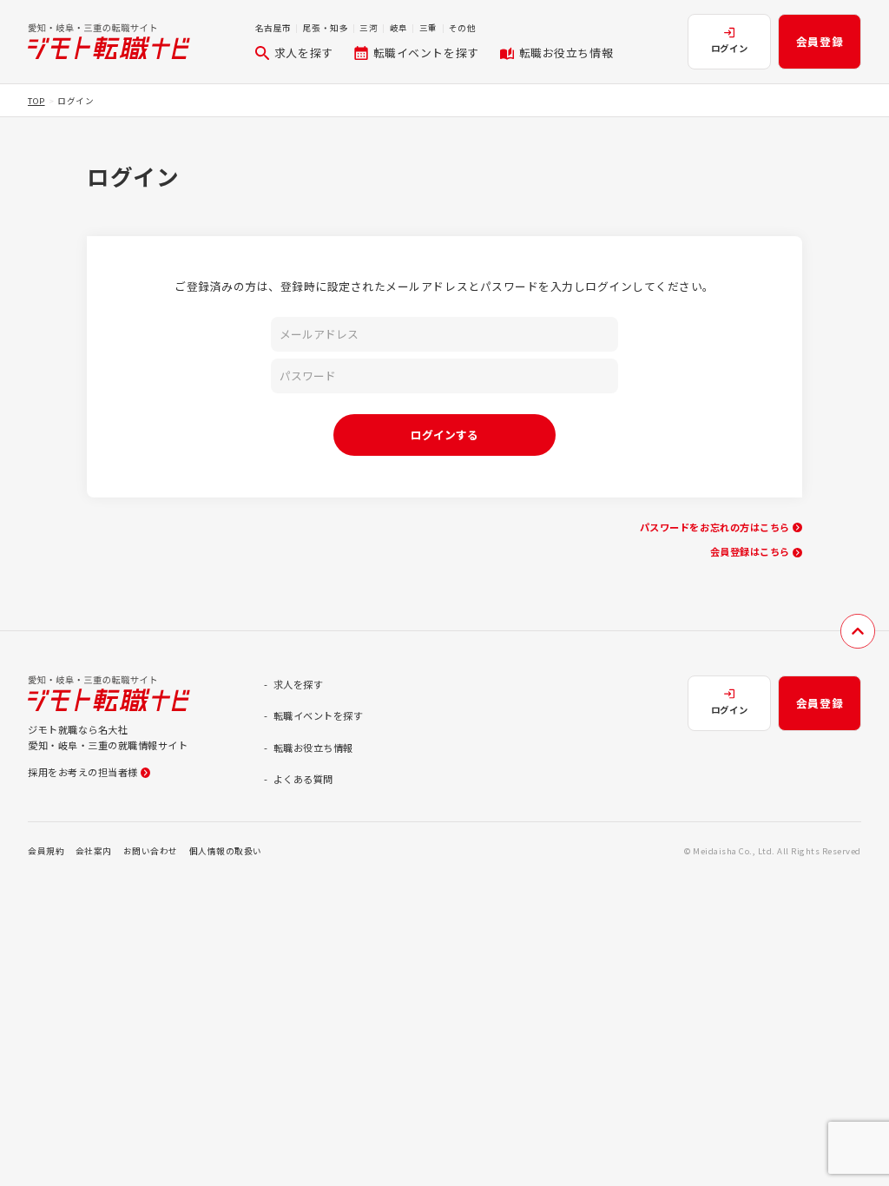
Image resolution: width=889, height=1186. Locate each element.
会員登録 (819, 41)
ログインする (444, 434)
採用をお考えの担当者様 (83, 772)
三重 (428, 28)
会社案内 (94, 851)
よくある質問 (303, 779)
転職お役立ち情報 (566, 52)
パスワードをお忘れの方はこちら (715, 527)
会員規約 (46, 851)
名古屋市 (273, 28)
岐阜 (399, 28)
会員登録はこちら (750, 551)
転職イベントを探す (426, 52)
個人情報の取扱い (225, 851)
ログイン (729, 48)
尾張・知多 (326, 28)
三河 (368, 28)
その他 (463, 28)
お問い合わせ (150, 851)
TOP (36, 101)
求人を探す (303, 52)
